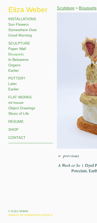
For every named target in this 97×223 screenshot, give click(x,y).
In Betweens (18, 59)
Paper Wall (17, 49)
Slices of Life (18, 113)
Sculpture (19, 43)
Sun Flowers (18, 24)
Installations (22, 19)
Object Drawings (21, 108)
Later (12, 84)
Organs (14, 65)
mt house (16, 102)
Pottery (16, 78)
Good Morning (20, 35)
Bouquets (16, 54)
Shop (13, 129)
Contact (17, 137)
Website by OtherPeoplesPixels (30, 215)
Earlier (13, 70)
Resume (16, 121)
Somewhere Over (22, 30)
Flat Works (20, 97)
